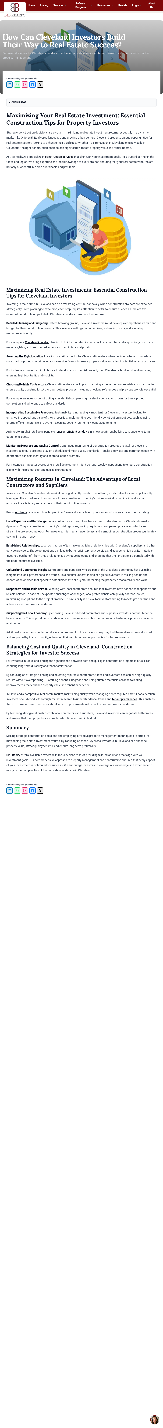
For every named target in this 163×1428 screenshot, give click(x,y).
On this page (18, 102)
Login (135, 5)
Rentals (122, 5)
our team (21, 512)
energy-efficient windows (73, 431)
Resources (103, 5)
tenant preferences (124, 699)
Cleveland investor (37, 342)
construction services (59, 156)
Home (31, 5)
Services (58, 5)
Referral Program (80, 5)
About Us (151, 5)
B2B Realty (13, 755)
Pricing (44, 5)
